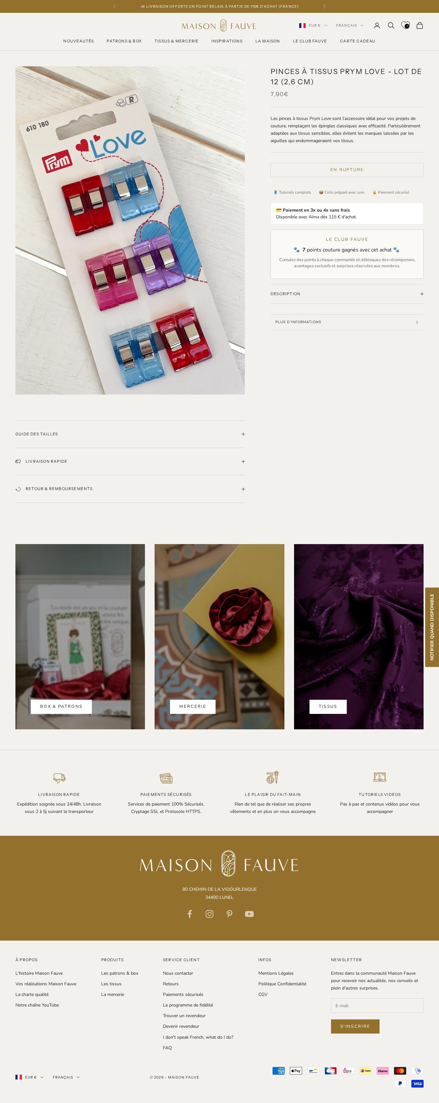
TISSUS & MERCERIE (177, 41)
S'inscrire (355, 1026)
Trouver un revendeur (184, 1016)
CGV (263, 994)
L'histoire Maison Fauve (39, 973)
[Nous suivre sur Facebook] (189, 914)
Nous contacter (178, 973)
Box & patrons (61, 706)
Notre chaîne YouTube (37, 1005)
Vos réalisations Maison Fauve (45, 984)
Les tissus (111, 984)
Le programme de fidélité (188, 1005)
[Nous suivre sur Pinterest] (229, 914)
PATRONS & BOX (124, 41)
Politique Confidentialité (282, 984)
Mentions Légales (276, 973)
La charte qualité (32, 994)
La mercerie (112, 994)
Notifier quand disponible (432, 627)
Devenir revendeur (181, 1026)
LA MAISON (267, 41)
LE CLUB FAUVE (310, 41)
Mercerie (192, 706)
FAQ (167, 1048)
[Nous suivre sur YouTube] (249, 914)
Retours (171, 984)
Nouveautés (78, 41)
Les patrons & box (119, 973)
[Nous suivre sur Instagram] (209, 914)
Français (346, 25)
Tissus (328, 706)
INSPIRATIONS (226, 41)
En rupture (347, 170)
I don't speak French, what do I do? (198, 1037)
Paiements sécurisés (183, 994)
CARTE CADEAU (357, 41)
